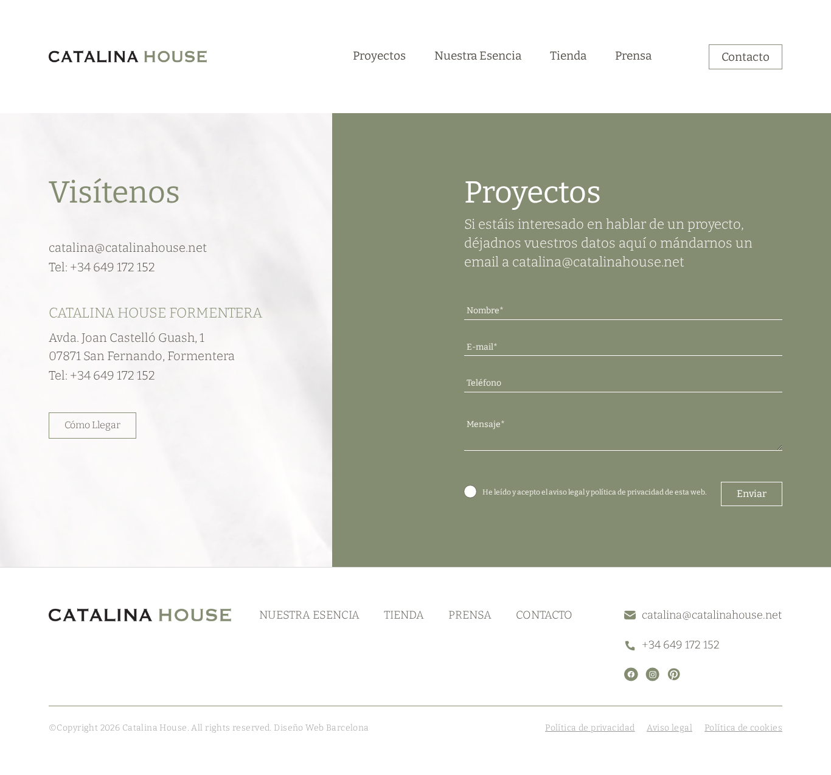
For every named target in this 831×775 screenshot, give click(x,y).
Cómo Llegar (92, 425)
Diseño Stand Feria (409, 728)
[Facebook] (631, 674)
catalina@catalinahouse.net (598, 262)
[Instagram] (652, 674)
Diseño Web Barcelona (320, 728)
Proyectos (379, 56)
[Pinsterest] (674, 674)
